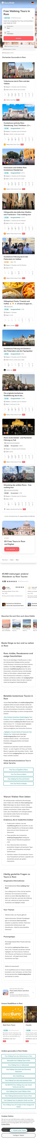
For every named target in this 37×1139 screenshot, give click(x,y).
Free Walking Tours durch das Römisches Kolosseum (18, 1070)
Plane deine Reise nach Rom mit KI (19, 992)
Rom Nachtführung (18, 1076)
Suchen (18, 38)
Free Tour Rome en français (18, 784)
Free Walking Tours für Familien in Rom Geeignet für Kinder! (18, 1106)
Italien (12, 560)
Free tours (5, 560)
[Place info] (32, 18)
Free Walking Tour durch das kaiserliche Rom (18, 1080)
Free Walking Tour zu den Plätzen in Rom (18, 1091)
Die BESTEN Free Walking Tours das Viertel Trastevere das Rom (18, 1086)
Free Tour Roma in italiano (18, 774)
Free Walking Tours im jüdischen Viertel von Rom (18, 1100)
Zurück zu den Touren (19, 1130)
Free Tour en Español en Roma (18, 770)
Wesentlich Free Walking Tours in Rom (18, 1061)
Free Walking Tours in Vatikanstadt (18, 1065)
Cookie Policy (5, 1124)
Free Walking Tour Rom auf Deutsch (18, 779)
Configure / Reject (18, 1135)
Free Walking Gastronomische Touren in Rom (18, 1096)
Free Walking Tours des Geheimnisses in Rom (18, 1056)
